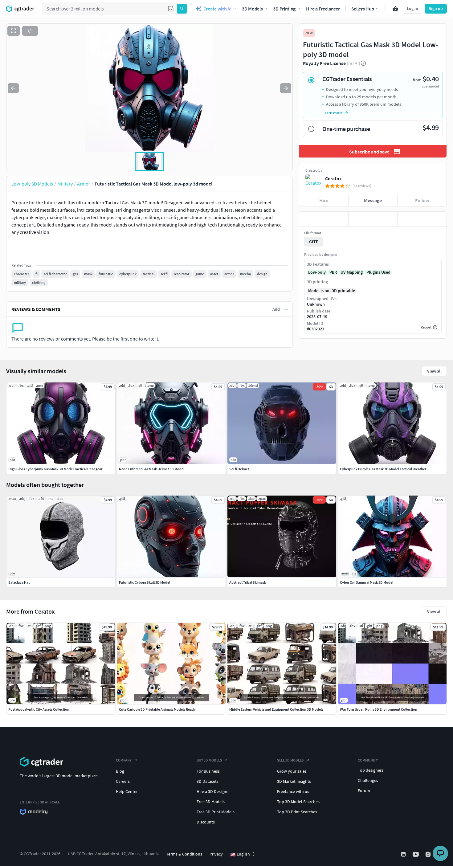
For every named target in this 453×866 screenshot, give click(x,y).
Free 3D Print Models (216, 812)
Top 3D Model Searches (298, 801)
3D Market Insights (294, 781)
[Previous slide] (13, 88)
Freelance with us (293, 791)
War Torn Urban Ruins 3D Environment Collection (378, 709)
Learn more (332, 113)
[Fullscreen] (13, 31)
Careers (123, 781)
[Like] (323, 219)
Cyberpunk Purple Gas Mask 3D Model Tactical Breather (383, 469)
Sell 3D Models (290, 760)
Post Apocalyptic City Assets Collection (38, 709)
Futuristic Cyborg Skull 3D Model (144, 582)
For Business (208, 771)
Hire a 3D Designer (213, 791)
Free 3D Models (211, 801)
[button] (171, 9)
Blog (120, 771)
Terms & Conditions (184, 854)
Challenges (368, 780)
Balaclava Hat (19, 582)
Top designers (370, 770)
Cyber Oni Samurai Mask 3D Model (366, 582)
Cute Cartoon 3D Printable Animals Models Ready (157, 709)
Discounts (206, 822)
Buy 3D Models (209, 760)
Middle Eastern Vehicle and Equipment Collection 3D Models (276, 709)
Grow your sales (292, 771)
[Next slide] (285, 88)
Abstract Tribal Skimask (247, 582)
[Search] (182, 9)
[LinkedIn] (404, 854)
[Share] (422, 219)
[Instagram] (428, 854)
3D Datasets (207, 781)
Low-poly (317, 272)
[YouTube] (416, 854)
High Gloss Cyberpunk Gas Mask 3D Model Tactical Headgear (55, 469)
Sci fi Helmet (239, 469)
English (240, 854)
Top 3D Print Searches (297, 812)
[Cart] (395, 9)
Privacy (216, 854)
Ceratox (333, 178)
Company (124, 760)
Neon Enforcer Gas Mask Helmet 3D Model (151, 469)
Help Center (127, 791)
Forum (364, 790)
